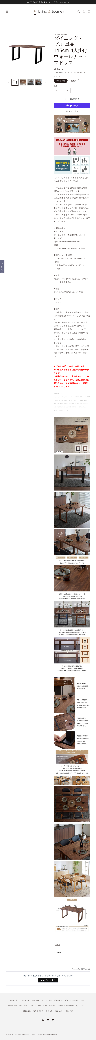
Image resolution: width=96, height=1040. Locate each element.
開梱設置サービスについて (33, 1011)
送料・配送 (58, 1000)
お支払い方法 (46, 1000)
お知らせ (49, 1011)
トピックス (68, 1011)
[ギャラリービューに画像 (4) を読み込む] (38, 82)
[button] (7, 11)
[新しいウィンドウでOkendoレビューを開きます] (81, 969)
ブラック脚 (60, 81)
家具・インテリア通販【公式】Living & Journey (27, 1034)
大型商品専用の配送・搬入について (72, 1006)
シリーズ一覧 (25, 1000)
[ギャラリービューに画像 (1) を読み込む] (15, 82)
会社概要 (35, 1000)
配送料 (59, 72)
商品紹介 (58, 1011)
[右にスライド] (45, 82)
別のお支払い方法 (72, 111)
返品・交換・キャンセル (74, 1000)
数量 (55, 86)
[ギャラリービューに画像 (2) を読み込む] (23, 82)
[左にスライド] (8, 82)
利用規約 (52, 1006)
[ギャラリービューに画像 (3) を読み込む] (30, 82)
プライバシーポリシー (38, 1006)
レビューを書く (50, 981)
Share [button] (59, 952)
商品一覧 (13, 1000)
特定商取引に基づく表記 (17, 1006)
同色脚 (74, 81)
